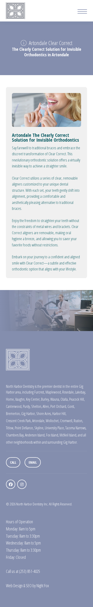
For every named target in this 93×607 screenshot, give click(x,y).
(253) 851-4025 (29, 571)
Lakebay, (80, 392)
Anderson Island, (35, 435)
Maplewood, (54, 392)
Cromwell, (66, 420)
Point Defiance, (24, 428)
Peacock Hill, (77, 399)
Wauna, (55, 399)
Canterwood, (14, 406)
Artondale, (38, 420)
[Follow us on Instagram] (21, 484)
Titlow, (10, 428)
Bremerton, (13, 413)
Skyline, (39, 428)
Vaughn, (20, 399)
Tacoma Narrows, (75, 428)
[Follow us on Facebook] (10, 484)
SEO (29, 585)
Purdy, (27, 406)
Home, (10, 399)
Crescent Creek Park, (18, 420)
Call (13, 462)
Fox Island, (52, 435)
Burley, (45, 399)
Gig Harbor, (28, 413)
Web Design (14, 585)
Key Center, (33, 399)
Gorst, (71, 406)
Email (33, 462)
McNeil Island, (68, 435)
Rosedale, (68, 392)
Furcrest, (39, 392)
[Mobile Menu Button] (82, 12)
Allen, (46, 406)
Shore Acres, (44, 413)
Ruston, (78, 420)
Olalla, (64, 399)
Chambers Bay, (15, 435)
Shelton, (36, 406)
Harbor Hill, (59, 413)
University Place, (55, 428)
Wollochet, (52, 420)
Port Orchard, (58, 406)
